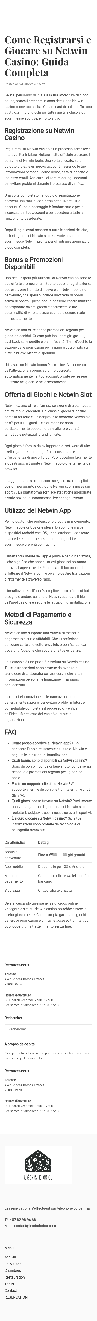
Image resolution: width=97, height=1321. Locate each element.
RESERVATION (16, 1297)
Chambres (13, 1270)
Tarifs (9, 1284)
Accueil (10, 1257)
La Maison (13, 1264)
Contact (11, 1290)
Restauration (15, 1277)
